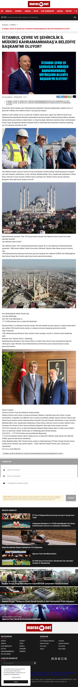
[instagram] (59, 658)
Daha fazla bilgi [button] (16, 677)
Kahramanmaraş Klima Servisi (38, 675)
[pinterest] (65, 97)
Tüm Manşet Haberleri (47, 641)
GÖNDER (71, 498)
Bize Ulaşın (62, 649)
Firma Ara (43, 646)
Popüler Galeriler (63, 643)
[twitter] (60, 97)
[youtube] (62, 658)
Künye (42, 649)
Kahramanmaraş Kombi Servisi (59, 675)
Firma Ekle (61, 646)
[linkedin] (63, 97)
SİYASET (18, 11)
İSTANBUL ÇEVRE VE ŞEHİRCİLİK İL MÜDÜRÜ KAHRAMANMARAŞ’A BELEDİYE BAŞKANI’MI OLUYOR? (33, 453)
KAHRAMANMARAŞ (7, 651)
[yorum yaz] (71, 97)
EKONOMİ (23, 649)
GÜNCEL (9, 11)
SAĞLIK (28, 11)
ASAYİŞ (60, 11)
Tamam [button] (16, 681)
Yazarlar (61, 641)
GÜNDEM (22, 651)
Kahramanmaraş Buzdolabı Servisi (36, 673)
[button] (76, 11)
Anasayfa (5, 25)
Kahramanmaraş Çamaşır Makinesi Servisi (62, 673)
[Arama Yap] (75, 17)
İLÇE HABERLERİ (47, 11)
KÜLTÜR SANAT (6, 654)
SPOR (36, 11)
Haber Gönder (44, 643)
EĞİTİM (69, 11)
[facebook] (58, 97)
